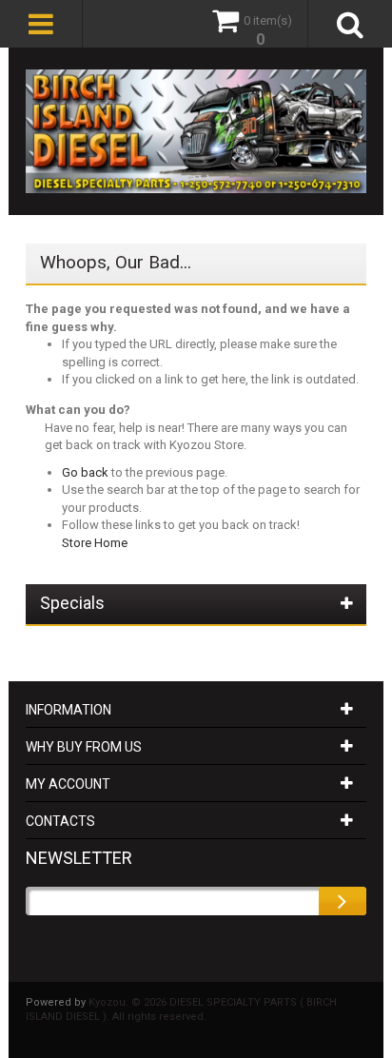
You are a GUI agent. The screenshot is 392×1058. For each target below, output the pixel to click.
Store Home (94, 543)
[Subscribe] (342, 901)
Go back (85, 472)
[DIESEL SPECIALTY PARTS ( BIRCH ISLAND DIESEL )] (196, 131)
